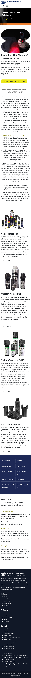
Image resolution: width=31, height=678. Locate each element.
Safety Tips (5, 528)
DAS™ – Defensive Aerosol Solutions (15, 136)
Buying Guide (5, 546)
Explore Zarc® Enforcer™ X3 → (14, 81)
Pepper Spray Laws (7, 511)
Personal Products (12, 19)
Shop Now (6, 260)
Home (4, 19)
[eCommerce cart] (3, 6)
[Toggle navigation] (7, 6)
